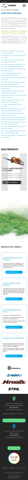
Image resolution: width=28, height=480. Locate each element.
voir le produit (12, 182)
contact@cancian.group (14, 409)
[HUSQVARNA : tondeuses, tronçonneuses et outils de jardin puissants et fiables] (14, 368)
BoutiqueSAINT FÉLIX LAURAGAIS (14, 420)
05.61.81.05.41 (4, 1)
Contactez (16, 39)
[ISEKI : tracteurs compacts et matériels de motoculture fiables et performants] (14, 374)
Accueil (3, 10)
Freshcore (14, 474)
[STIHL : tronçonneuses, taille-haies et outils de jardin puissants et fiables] (14, 388)
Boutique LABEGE (14, 448)
